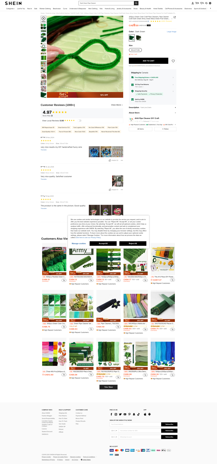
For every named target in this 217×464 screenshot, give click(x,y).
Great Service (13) (64, 127)
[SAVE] (173, 61)
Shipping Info (63, 413)
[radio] (132, 38)
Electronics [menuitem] (188, 8)
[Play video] (85, 54)
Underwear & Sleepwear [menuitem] (77, 8)
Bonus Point (79, 418)
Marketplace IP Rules (48, 459)
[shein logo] (13, 3)
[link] (197, 3)
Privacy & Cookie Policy (60, 457)
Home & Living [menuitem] (109, 8)
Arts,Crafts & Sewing (62, 13)
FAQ (77, 424)
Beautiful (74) (93, 131)
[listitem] (54, 264)
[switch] (79, 120)
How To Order (63, 418)
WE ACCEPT (114, 446)
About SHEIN (46, 413)
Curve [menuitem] (65, 8)
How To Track (63, 421)
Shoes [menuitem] (135, 8)
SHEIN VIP (62, 426)
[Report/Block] (121, 160)
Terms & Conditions (89, 457)
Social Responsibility (48, 418)
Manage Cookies (75, 457)
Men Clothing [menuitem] (92, 8)
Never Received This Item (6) (110, 131)
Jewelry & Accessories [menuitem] (124, 8)
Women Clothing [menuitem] (45, 8)
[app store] (145, 415)
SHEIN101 (45, 434)
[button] (206, 3)
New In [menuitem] (29, 8)
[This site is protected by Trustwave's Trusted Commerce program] (111, 455)
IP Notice (60, 459)
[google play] (149, 415)
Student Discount (47, 431)
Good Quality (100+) (48, 131)
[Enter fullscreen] (121, 90)
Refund (61, 429)
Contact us (79, 413)
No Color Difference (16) (96, 127)
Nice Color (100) (80, 131)
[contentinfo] (143, 450)
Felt (81, 13)
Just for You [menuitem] (21, 8)
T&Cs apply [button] (138, 87)
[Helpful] (109, 160)
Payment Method (81, 416)
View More (108, 387)
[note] (54, 273)
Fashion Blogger (47, 416)
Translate (44, 150)
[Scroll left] (208, 8)
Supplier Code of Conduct (47, 425)
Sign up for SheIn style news (121, 420)
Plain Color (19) (112, 127)
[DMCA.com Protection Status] (117, 455)
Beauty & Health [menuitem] (145, 8)
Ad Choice (75, 459)
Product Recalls (80, 421)
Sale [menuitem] (35, 8)
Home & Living (50, 13)
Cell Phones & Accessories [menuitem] (173, 8)
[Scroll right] (210, 8)
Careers (44, 429)
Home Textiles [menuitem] (158, 8)
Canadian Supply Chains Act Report (47, 421)
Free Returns (63, 416)
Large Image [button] (171, 32)
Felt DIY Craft (75, 13)
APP (145, 410)
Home (42, 13)
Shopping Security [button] (141, 91)
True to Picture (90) (65, 131)
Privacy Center (46, 457)
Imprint (67, 459)
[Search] (136, 3)
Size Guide (62, 424)
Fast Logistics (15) (79, 127)
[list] (125, 414)
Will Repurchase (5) (48, 127)
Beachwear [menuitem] (57, 8)
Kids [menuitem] (101, 8)
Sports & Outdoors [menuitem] (200, 8)
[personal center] (192, 3)
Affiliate (61, 432)
